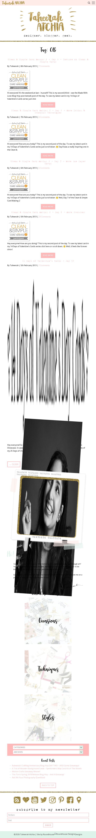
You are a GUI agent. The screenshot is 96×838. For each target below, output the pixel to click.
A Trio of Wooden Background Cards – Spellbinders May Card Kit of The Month (46, 768)
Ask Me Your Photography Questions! (28, 777)
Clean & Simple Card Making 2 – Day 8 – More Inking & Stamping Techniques (48, 111)
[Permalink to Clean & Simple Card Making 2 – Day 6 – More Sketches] (19, 231)
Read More (48, 105)
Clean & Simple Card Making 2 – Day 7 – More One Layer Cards (48, 162)
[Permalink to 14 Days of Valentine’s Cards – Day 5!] (48, 356)
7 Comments (44, 66)
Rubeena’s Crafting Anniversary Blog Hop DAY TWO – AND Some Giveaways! (45, 765)
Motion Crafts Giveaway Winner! (26, 771)
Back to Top (48, 785)
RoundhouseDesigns (62, 834)
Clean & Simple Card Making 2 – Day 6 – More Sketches (48, 212)
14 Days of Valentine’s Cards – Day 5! (48, 261)
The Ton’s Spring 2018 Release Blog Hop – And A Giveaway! (38, 774)
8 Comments (44, 117)
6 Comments (44, 168)
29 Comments (45, 216)
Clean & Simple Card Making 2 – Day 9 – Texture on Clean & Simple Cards (48, 60)
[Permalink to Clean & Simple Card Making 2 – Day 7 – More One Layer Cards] (19, 182)
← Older (13, 464)
